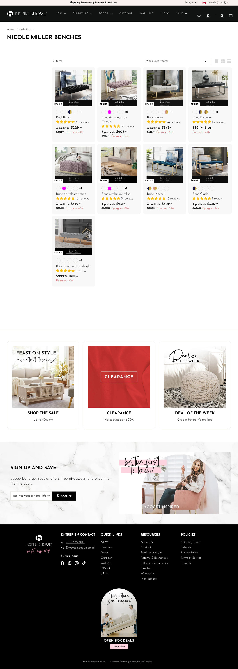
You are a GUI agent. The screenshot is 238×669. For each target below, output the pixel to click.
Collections (25, 29)
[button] (66, 122)
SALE (180, 13)
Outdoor (126, 13)
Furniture (81, 13)
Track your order (151, 552)
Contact (146, 547)
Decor (104, 13)
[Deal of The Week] (195, 377)
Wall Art (147, 13)
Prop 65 (186, 563)
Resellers (146, 568)
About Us (147, 542)
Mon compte (149, 578)
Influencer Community (154, 563)
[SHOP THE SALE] (43, 377)
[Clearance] (119, 377)
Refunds (186, 547)
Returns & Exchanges (154, 557)
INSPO (165, 13)
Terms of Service (191, 557)
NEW (59, 13)
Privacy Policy (189, 552)
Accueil (11, 29)
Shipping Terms (190, 542)
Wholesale (147, 573)
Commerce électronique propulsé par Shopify (130, 662)
